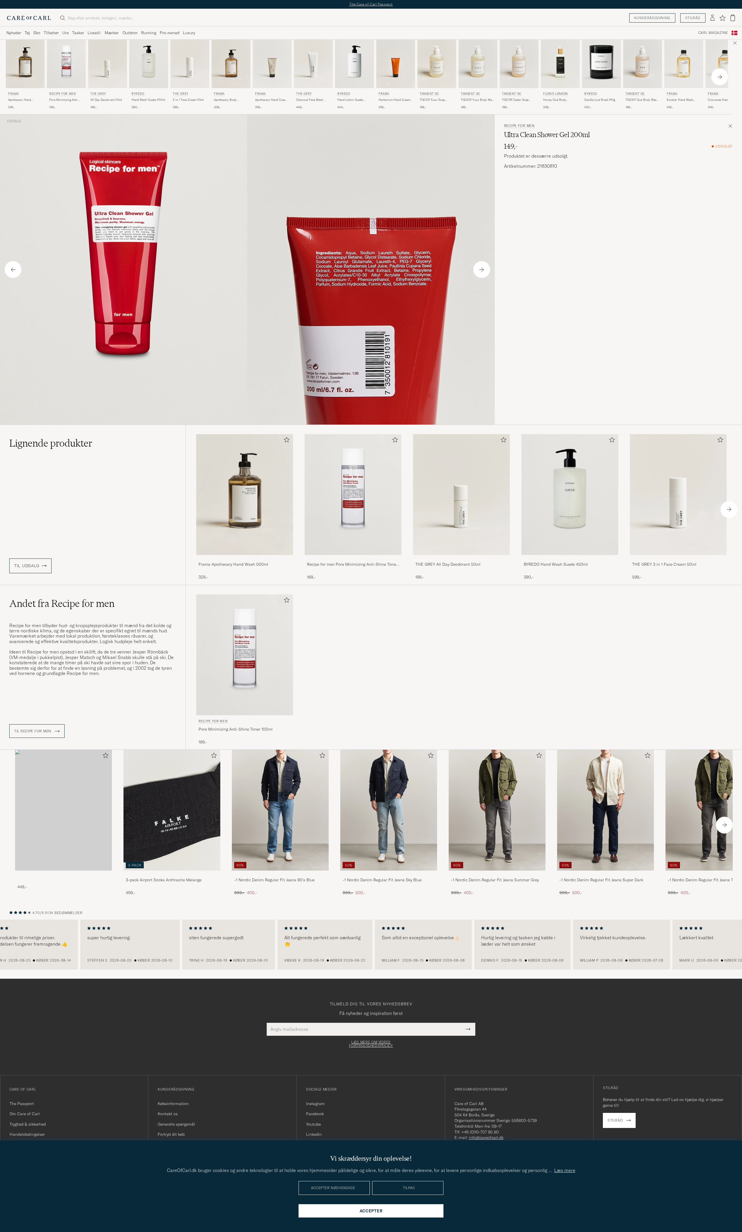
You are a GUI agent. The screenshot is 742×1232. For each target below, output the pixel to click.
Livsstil (94, 32)
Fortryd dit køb (171, 1134)
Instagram (315, 1103)
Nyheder (13, 32)
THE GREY (98, 94)
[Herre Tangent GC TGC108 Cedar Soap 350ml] (519, 64)
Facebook (315, 1113)
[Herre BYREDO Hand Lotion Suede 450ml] (354, 64)
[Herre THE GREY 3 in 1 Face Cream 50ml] (189, 64)
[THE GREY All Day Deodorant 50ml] (461, 558)
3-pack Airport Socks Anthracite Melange (163, 879)
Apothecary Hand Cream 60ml (271, 100)
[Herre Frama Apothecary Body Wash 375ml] (231, 64)
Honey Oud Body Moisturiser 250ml (555, 100)
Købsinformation (173, 1103)
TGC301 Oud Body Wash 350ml (641, 100)
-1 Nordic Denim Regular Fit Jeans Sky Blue (382, 879)
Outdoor (130, 32)
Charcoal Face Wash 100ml (309, 100)
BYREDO (138, 94)
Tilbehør (51, 32)
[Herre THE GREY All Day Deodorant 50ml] (107, 64)
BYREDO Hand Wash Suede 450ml (556, 564)
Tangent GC (429, 94)
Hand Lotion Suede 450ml (350, 100)
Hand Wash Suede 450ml (148, 100)
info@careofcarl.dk (486, 1137)
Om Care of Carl (25, 1113)
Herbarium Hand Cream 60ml (394, 100)
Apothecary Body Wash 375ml (225, 100)
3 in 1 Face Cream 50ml (188, 100)
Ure (65, 32)
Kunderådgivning (652, 18)
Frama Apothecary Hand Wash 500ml (233, 564)
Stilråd (693, 18)
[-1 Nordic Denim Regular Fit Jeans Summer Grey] (497, 874)
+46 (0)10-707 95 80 (480, 1132)
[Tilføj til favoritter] (285, 441)
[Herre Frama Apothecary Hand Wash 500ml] (25, 64)
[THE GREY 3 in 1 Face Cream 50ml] (678, 558)
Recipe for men (62, 94)
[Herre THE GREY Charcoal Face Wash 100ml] (313, 64)
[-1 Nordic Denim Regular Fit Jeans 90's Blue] (280, 874)
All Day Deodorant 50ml (106, 100)
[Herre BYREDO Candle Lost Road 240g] (601, 64)
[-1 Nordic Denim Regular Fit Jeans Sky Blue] (388, 874)
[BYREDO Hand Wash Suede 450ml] (569, 558)
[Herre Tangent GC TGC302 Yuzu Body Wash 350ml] (478, 64)
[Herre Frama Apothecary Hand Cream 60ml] (272, 64)
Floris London (555, 94)
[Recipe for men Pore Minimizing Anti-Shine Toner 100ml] (353, 558)
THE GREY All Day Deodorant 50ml (448, 564)
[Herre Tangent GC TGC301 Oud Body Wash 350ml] (642, 64)
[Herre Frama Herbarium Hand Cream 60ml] (395, 64)
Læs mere (564, 1170)
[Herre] (63, 810)
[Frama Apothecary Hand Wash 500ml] (244, 558)
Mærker (112, 32)
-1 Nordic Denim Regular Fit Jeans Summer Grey (495, 879)
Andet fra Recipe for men (61, 603)
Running (148, 32)
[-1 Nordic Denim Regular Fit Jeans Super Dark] (605, 874)
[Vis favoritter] (722, 18)
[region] (371, 944)
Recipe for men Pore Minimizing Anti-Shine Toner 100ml (352, 564)
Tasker (78, 32)
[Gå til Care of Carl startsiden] (29, 18)
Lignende (50, 443)
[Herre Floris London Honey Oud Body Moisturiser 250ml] (560, 64)
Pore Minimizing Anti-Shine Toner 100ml (63, 100)
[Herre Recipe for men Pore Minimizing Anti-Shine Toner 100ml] (66, 64)
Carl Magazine (713, 33)
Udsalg (14, 121)
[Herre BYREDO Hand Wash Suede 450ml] (148, 64)
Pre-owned (169, 32)
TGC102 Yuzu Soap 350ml (432, 100)
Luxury (189, 32)
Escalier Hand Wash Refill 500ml (680, 100)
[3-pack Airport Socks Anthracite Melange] (171, 874)
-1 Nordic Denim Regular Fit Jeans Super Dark (601, 879)
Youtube (313, 1124)
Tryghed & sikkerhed (28, 1124)
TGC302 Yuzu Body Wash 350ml (478, 100)
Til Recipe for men (33, 731)
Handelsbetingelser (27, 1134)
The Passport (22, 1103)
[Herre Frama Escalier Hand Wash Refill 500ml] (683, 64)
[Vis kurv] (732, 17)
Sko (36, 32)
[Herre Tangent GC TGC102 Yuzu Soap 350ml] (436, 64)
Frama (13, 94)
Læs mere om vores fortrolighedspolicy (371, 1043)
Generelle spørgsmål (176, 1124)
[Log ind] (712, 17)
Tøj (27, 32)
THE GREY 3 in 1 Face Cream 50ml (664, 564)
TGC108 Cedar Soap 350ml (515, 100)
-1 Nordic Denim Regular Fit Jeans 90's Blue (274, 879)
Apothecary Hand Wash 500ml (19, 100)
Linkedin (314, 1134)
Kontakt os (168, 1113)
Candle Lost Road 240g (599, 100)
